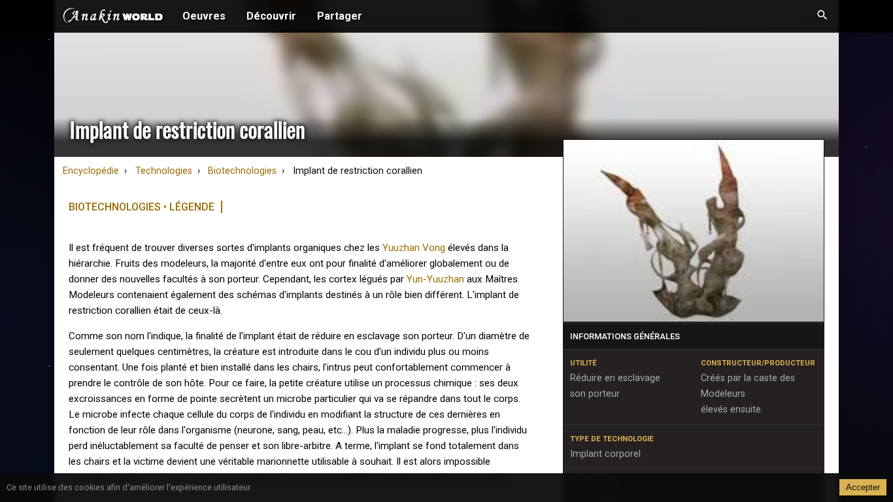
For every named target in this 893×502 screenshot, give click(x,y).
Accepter (863, 487)
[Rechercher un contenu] (822, 16)
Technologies (163, 170)
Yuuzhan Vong (413, 248)
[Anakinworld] (113, 18)
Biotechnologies (242, 170)
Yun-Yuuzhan (435, 279)
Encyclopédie (91, 170)
